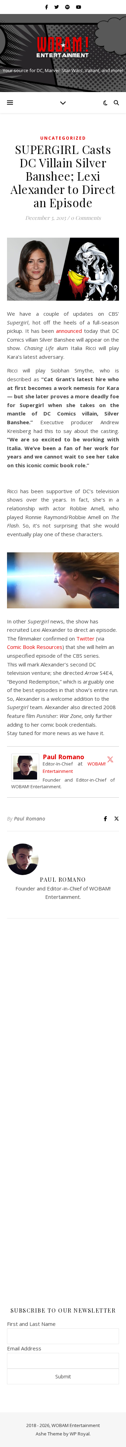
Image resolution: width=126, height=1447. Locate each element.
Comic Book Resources (34, 646)
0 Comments (86, 217)
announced (69, 330)
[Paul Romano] (27, 768)
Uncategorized (63, 138)
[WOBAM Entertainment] (63, 47)
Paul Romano (63, 757)
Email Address (24, 1348)
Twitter (86, 638)
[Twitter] (110, 759)
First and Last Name (31, 1323)
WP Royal (80, 1434)
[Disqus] (63, 1016)
